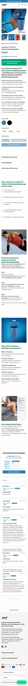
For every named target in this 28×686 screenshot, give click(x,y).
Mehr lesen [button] (6, 542)
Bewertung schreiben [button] (14, 472)
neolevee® (7, 682)
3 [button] (14, 599)
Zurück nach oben (14, 610)
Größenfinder (5, 136)
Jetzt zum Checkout (14, 144)
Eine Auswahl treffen (18, 140)
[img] (6, 486)
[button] (22, 4)
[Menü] (25, 4)
